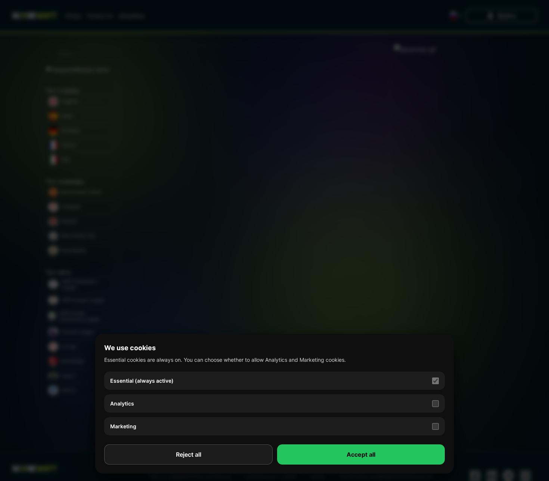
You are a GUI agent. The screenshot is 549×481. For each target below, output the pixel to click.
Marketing (123, 426)
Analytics (122, 403)
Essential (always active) (142, 380)
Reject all (188, 454)
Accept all (361, 454)
